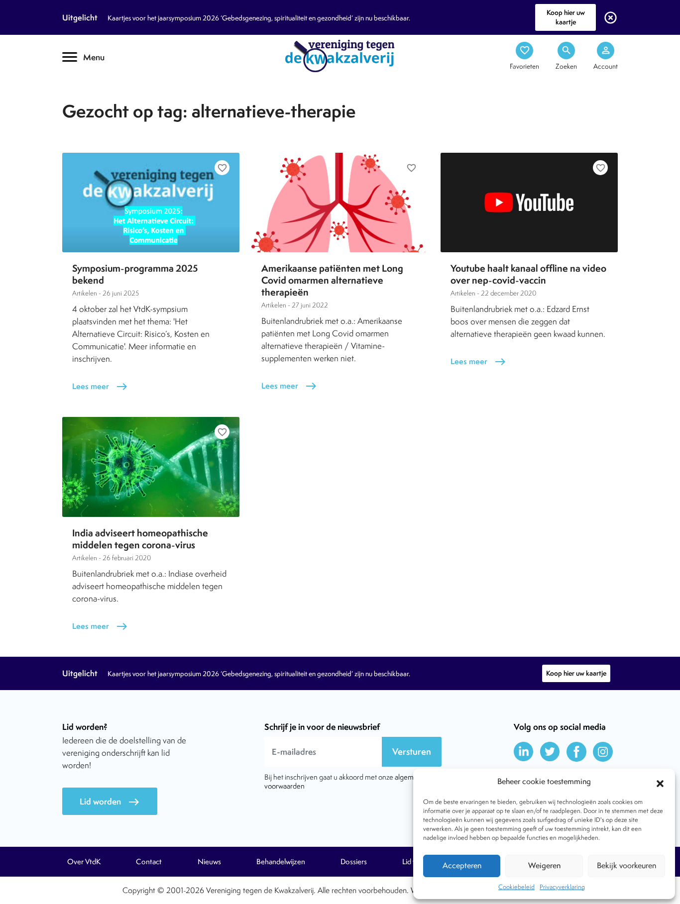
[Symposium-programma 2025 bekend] (150, 202)
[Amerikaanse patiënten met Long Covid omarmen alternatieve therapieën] (340, 202)
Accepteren (462, 865)
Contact (149, 862)
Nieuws (209, 862)
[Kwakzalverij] (340, 55)
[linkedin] (524, 752)
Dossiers (353, 862)
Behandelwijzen (280, 862)
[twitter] (550, 752)
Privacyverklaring (562, 887)
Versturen (411, 751)
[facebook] (576, 752)
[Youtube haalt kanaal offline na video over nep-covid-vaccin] (529, 202)
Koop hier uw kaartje (566, 17)
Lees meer (100, 386)
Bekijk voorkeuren (626, 865)
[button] (660, 782)
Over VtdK (84, 862)
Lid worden (110, 802)
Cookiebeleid (516, 887)
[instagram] (603, 752)
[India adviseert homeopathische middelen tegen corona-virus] (150, 466)
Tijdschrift (96, 88)
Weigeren (544, 865)
